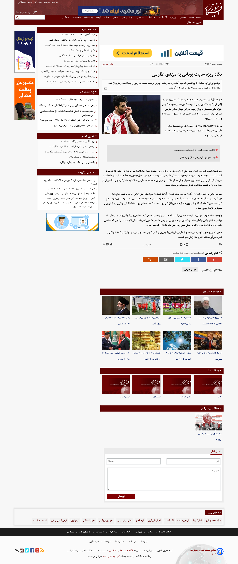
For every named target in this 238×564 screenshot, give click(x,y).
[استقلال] (146, 384)
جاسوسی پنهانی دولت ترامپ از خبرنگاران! (77, 56)
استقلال (156, 397)
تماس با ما (38, 2)
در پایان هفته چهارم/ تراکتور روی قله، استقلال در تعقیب (70, 66)
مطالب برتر (213, 370)
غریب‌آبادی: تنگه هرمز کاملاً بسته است (78, 35)
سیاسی (150, 532)
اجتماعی (99, 532)
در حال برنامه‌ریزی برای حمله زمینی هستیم (73, 126)
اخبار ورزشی (185, 397)
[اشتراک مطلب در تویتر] (182, 259)
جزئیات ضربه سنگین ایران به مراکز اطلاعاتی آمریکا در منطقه (66, 105)
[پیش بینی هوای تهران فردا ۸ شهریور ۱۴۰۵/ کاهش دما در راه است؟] (177, 340)
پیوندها (30, 2)
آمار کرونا (197, 520)
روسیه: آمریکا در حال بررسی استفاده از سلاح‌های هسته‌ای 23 (69, 77)
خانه (112, 64)
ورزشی (105, 64)
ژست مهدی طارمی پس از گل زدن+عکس (197, 157)
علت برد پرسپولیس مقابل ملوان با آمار (79, 61)
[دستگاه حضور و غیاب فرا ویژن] (72, 230)
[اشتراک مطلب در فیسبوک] (198, 259)
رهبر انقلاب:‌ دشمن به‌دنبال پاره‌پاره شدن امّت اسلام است (70, 82)
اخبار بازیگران (154, 520)
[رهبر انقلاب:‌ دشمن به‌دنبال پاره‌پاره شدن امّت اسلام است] (116, 305)
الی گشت (169, 520)
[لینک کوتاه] (103, 245)
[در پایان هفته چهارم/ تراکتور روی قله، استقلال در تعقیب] (146, 305)
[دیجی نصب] (24, 119)
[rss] (42, 550)
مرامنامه (47, 2)
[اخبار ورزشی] (177, 384)
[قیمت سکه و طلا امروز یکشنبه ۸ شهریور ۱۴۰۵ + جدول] (146, 340)
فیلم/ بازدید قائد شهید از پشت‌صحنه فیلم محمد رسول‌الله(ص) (68, 71)
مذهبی (70, 532)
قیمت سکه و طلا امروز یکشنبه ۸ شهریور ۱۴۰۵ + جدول (71, 189)
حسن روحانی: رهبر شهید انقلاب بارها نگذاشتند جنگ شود (70, 45)
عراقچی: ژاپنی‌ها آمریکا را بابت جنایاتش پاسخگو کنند (72, 40)
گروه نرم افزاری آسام (111, 556)
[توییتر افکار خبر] (27, 550)
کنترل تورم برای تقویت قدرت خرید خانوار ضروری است (71, 198)
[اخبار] (208, 384)
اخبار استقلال (89, 520)
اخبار (219, 397)
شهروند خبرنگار (194, 22)
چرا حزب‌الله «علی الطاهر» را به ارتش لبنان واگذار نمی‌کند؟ (67, 120)
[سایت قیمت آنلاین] (162, 53)
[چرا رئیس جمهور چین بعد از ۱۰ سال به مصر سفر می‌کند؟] (116, 340)
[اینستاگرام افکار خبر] (22, 550)
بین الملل (113, 532)
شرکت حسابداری (213, 520)
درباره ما (55, 2)
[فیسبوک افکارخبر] (32, 550)
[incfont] (187, 244)
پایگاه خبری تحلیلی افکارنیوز (120, 551)
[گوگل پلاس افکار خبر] (37, 550)
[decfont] (181, 244)
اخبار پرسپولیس (106, 520)
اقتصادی (126, 532)
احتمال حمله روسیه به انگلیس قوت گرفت (75, 100)
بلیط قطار (140, 520)
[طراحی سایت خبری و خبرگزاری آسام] (220, 552)
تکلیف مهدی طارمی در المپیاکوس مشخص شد (194, 150)
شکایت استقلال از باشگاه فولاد (82, 50)
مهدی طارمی (190, 270)
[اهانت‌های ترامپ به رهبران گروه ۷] (208, 422)
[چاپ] (110, 245)
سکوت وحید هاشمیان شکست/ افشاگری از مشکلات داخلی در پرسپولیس (66, 113)
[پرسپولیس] (116, 384)
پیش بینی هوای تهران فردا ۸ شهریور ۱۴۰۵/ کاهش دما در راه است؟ (70, 182)
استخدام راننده (40, 520)
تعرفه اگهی (22, 2)
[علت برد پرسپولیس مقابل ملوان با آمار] (177, 305)
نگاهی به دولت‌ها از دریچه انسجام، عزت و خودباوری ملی (70, 193)
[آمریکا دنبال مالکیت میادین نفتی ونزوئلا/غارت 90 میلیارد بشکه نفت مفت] (208, 340)
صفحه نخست (164, 532)
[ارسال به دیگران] (107, 245)
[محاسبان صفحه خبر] (24, 72)
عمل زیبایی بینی (124, 520)
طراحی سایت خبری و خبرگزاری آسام (203, 551)
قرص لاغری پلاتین (59, 520)
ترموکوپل (75, 520)
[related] (105, 88)
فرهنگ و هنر (84, 532)
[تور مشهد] (119, 15)
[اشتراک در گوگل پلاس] (214, 259)
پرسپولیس (125, 397)
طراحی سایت (183, 520)
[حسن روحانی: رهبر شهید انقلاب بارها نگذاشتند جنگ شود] (208, 305)
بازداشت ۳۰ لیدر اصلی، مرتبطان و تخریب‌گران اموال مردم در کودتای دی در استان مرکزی (70, 205)
